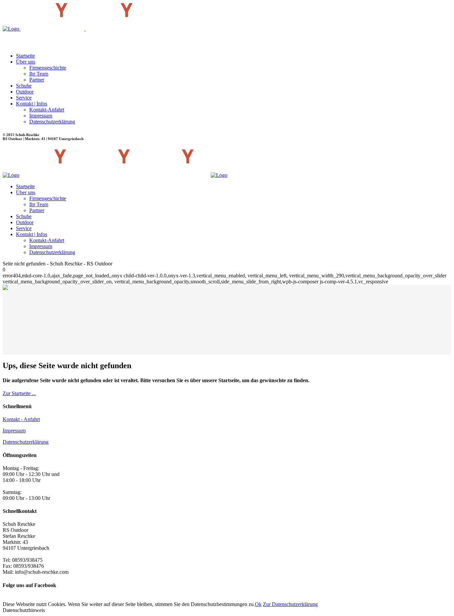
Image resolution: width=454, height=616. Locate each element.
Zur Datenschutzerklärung (290, 604)
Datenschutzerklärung (26, 442)
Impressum (14, 430)
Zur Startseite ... (19, 393)
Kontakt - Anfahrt (21, 419)
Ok (258, 604)
